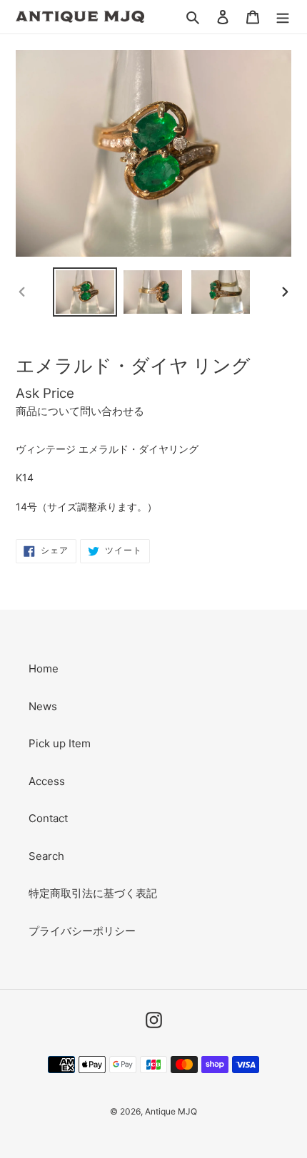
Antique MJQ (171, 1111)
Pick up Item (60, 743)
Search (46, 856)
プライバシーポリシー (82, 931)
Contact (48, 818)
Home (44, 668)
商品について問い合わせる (80, 411)
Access (47, 781)
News (43, 706)
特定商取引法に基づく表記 (93, 893)
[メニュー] (283, 16)
